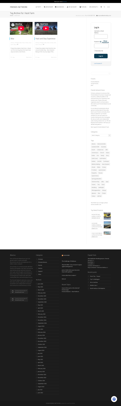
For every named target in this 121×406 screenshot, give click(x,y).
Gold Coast (95, 158)
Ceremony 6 (95, 152)
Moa (12, 39)
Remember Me (99, 51)
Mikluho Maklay (96, 164)
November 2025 (42, 299)
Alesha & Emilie (101, 144)
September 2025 (42, 302)
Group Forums (94, 83)
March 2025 (41, 311)
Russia (100, 173)
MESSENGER (49, 7)
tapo (107, 181)
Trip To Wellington (95, 279)
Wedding (94, 187)
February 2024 (41, 332)
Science (40, 268)
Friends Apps (65, 290)
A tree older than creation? (69, 275)
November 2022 (42, 377)
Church (102, 152)
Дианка (94, 193)
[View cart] (101, 7)
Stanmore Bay (95, 181)
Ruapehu (94, 173)
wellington (101, 187)
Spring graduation (96, 178)
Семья (93, 196)
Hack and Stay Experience (45, 39)
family (27, 42)
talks (102, 181)
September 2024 (42, 323)
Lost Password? (98, 63)
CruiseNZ (90, 264)
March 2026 (41, 290)
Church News (66, 255)
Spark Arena (95, 176)
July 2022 (40, 389)
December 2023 (42, 338)
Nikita (98, 167)
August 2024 (41, 326)
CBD (106, 149)
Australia (103, 147)
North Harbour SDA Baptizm (97, 288)
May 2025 (40, 305)
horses (40, 44)
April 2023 (40, 362)
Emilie (93, 155)
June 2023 (40, 356)
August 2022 (41, 386)
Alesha (93, 144)
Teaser (93, 184)
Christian (40, 259)
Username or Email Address (99, 32)
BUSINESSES (60, 7)
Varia (103, 184)
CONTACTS (94, 7)
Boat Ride (90, 262)
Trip (99, 184)
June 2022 (40, 392)
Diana (107, 152)
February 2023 (41, 368)
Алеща (104, 190)
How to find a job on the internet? (71, 288)
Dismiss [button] (65, 1)
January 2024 (41, 335)
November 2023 (42, 341)
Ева (99, 193)
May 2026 (40, 287)
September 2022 (42, 383)
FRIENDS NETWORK (18, 7)
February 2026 (41, 293)
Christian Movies (42, 262)
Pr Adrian (94, 170)
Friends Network (95, 82)
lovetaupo (106, 161)
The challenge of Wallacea (69, 261)
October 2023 (41, 344)
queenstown (102, 170)
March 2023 (41, 365)
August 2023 (41, 350)
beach (93, 149)
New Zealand (105, 164)
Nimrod (64, 279)
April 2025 (40, 308)
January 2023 (41, 371)
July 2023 (40, 353)
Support (40, 271)
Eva (98, 155)
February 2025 (41, 314)
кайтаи (99, 196)
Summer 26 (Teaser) (93, 265)
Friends (40, 265)
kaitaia (93, 161)
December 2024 (42, 317)
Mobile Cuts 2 (93, 285)
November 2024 (42, 320)
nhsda (93, 167)
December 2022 (42, 374)
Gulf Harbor (103, 158)
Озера (104, 193)
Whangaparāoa (96, 190)
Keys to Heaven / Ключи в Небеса (97, 267)
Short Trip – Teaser (95, 276)
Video (23, 42)
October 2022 (41, 380)
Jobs (92, 85)
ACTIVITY (38, 7)
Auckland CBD (95, 147)
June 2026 (40, 284)
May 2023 (40, 359)
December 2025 (42, 296)
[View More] (108, 7)
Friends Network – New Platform (70, 291)
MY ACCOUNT (72, 7)
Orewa (104, 167)
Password (96, 41)
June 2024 (40, 329)
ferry (107, 155)
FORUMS (84, 7)
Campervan (100, 149)
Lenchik (99, 161)
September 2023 (42, 347)
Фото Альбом (94, 282)
